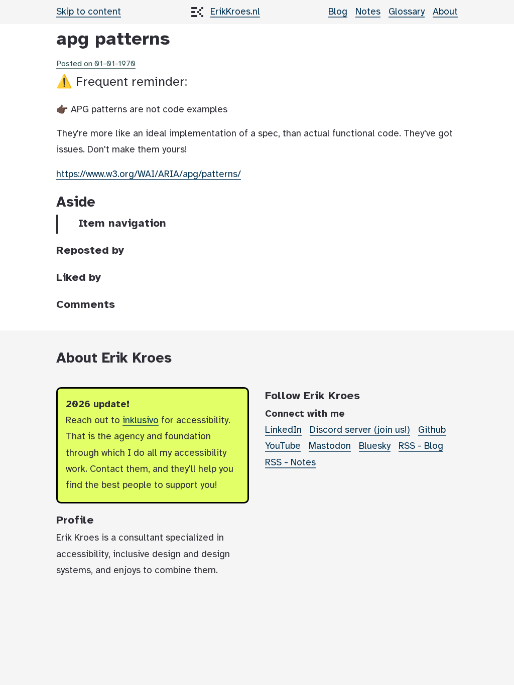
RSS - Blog (421, 446)
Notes (367, 12)
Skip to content (88, 12)
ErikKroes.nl (235, 12)
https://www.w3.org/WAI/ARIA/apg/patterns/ (148, 174)
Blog (337, 12)
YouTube (283, 446)
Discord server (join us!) (360, 430)
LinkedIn (283, 430)
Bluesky (375, 446)
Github (432, 430)
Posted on (96, 64)
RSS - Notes (290, 463)
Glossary (407, 12)
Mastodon (330, 446)
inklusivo (140, 421)
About (445, 12)
